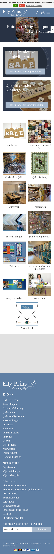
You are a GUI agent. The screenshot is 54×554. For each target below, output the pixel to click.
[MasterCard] (20, 550)
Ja (15, 6)
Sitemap (7, 513)
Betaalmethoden (11, 497)
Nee (21, 6)
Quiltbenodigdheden (39, 236)
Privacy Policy (10, 493)
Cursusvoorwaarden (13, 517)
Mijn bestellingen (11, 471)
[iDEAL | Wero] (15, 550)
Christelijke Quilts (14, 177)
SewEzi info (40, 298)
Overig (6, 440)
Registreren (9, 467)
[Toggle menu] (48, 12)
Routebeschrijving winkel (15, 509)
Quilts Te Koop (39, 177)
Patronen (14, 266)
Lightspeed (10, 546)
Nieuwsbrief (27, 327)
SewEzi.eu (8, 428)
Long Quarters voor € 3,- (40, 146)
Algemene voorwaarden (15, 485)
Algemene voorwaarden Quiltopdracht (22, 489)
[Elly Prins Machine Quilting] (16, 12)
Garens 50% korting (13, 408)
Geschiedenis (9, 444)
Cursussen (14, 206)
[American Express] (33, 550)
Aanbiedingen (14, 145)
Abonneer (42, 529)
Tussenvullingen (14, 236)
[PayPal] (37, 550)
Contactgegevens (11, 505)
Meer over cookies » (34, 6)
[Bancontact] (28, 550)
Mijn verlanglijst (11, 475)
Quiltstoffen (40, 206)
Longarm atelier (14, 298)
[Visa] (24, 550)
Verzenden (8, 501)
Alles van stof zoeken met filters (39, 267)
